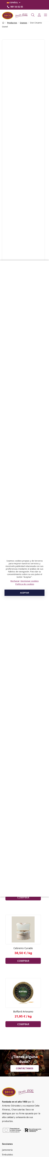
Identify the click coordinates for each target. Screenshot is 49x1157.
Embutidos (7, 1154)
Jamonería (7, 1149)
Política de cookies (24, 584)
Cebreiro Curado (23, 948)
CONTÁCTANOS (24, 1068)
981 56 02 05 (16, 6)
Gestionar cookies (29, 581)
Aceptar (24, 593)
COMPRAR (23, 897)
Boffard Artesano (23, 1011)
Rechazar (15, 581)
